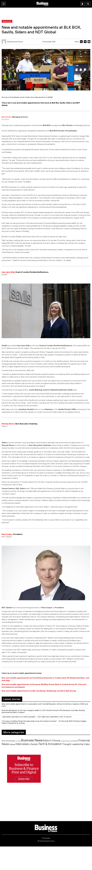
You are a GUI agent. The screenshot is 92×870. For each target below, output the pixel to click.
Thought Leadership (72, 744)
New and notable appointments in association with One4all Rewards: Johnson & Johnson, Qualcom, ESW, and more (45, 705)
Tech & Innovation (50, 744)
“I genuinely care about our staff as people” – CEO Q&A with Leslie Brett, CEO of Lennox (37, 717)
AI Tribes (18, 741)
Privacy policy (46, 838)
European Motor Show (66, 741)
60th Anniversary (8, 741)
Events (75, 741)
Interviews (22, 744)
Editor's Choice (51, 740)
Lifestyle (33, 744)
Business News (32, 740)
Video (87, 744)
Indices (12, 744)
